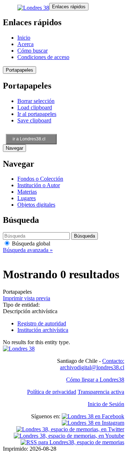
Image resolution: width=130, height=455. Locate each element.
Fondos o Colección (40, 179)
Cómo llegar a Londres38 (95, 380)
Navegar (14, 148)
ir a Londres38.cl (29, 138)
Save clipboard (34, 120)
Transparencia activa (101, 392)
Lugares (26, 198)
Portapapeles (19, 70)
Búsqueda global (30, 243)
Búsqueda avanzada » (28, 250)
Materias (27, 192)
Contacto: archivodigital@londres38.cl (92, 364)
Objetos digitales (36, 205)
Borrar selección (36, 101)
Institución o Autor (38, 185)
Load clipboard (34, 107)
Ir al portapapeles (36, 114)
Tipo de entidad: (21, 305)
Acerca (25, 44)
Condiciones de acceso (43, 57)
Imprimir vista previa (26, 298)
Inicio (23, 38)
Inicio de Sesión (106, 404)
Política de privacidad (51, 392)
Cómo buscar (32, 51)
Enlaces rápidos (69, 6)
